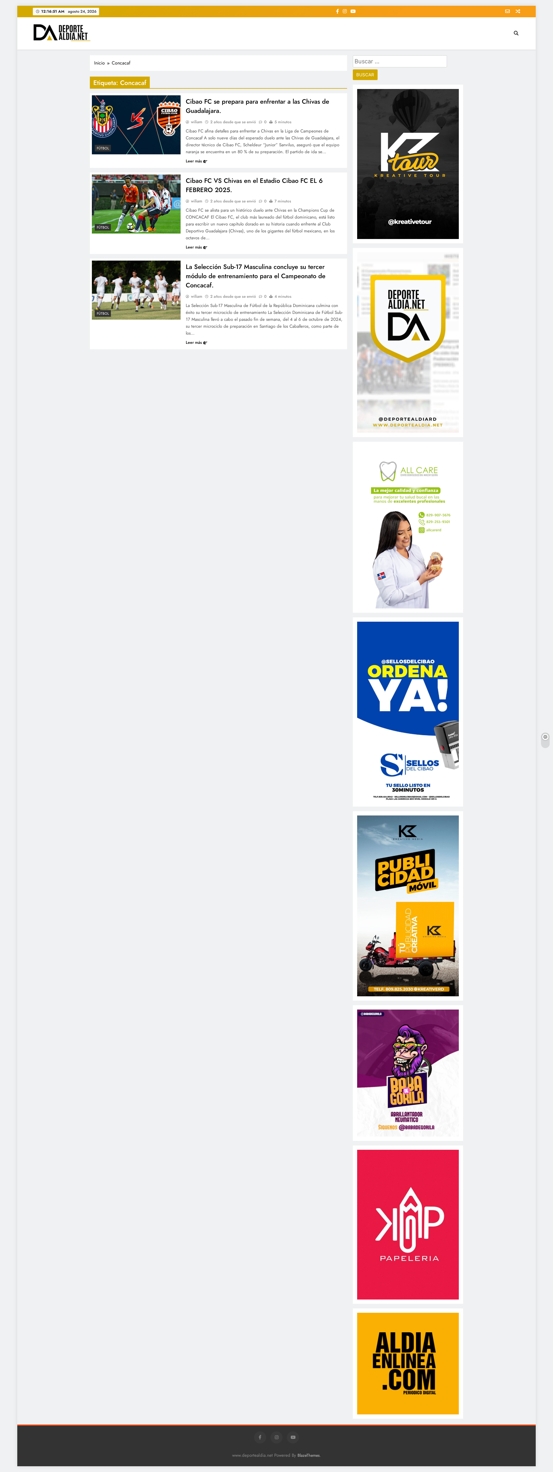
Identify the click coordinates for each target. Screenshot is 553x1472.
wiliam (196, 122)
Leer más (194, 161)
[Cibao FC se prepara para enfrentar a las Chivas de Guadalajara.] (136, 124)
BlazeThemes (309, 1455)
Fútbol (103, 148)
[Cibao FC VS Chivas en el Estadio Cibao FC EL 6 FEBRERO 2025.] (136, 204)
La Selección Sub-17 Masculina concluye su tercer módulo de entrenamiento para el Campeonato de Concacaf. (255, 276)
